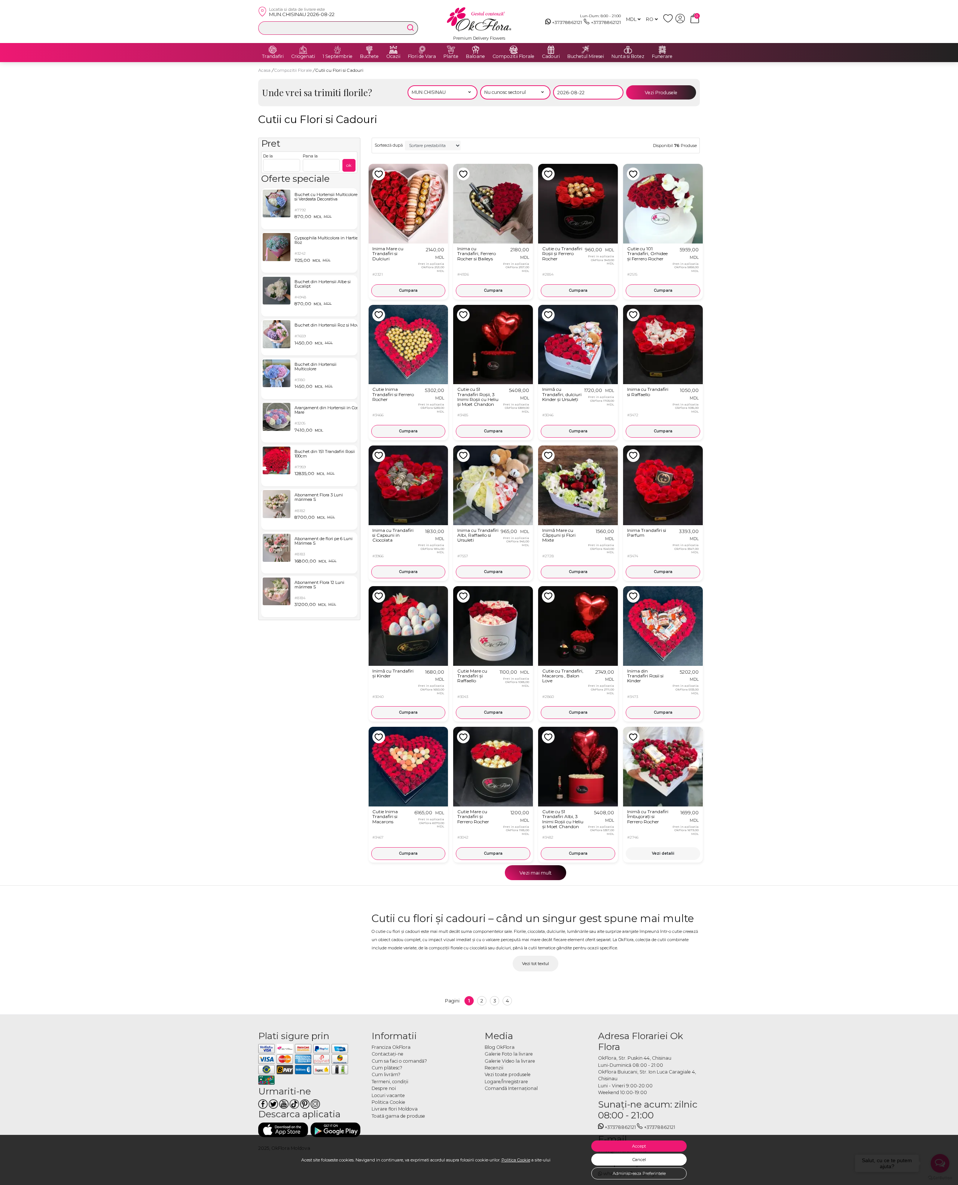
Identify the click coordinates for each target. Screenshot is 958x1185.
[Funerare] (662, 50)
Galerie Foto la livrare (509, 1054)
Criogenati (303, 56)
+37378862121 (567, 22)
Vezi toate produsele (508, 1074)
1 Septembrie (338, 56)
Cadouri (551, 56)
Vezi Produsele (661, 92)
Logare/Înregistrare (506, 1081)
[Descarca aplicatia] (283, 1130)
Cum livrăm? (386, 1074)
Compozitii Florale (513, 56)
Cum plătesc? (387, 1068)
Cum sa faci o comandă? (399, 1061)
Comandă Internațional (511, 1088)
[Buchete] (369, 50)
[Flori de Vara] (422, 50)
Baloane (475, 56)
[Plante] (451, 50)
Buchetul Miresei (585, 56)
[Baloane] (476, 50)
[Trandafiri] (273, 50)
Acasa (264, 70)
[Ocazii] (393, 50)
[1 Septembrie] (337, 50)
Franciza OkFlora (391, 1047)
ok (348, 165)
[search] (410, 27)
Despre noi (384, 1088)
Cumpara (408, 290)
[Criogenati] (303, 50)
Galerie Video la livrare (510, 1061)
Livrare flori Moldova (395, 1109)
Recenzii (494, 1068)
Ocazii (393, 56)
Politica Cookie (515, 1160)
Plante (450, 56)
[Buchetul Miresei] (586, 50)
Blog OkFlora (500, 1047)
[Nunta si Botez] (628, 50)
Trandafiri (273, 56)
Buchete (369, 56)
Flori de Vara (422, 56)
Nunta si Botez (627, 56)
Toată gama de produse (398, 1116)
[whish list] (669, 21)
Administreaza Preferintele (639, 1173)
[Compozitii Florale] (513, 50)
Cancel (639, 1159)
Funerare (662, 56)
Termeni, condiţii (390, 1081)
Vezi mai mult (535, 873)
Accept (639, 1146)
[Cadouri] (551, 50)
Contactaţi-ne (387, 1054)
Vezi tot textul (535, 963)
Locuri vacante (388, 1095)
